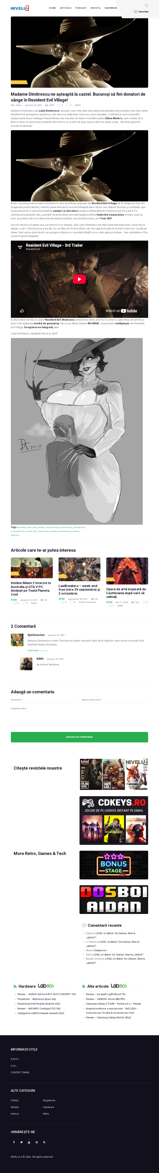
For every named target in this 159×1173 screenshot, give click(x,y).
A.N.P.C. (15, 1059)
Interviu (15, 1113)
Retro (46, 1113)
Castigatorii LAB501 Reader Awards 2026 (40, 1013)
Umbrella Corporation (61, 531)
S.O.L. (14, 1065)
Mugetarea (49, 1100)
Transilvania (44, 531)
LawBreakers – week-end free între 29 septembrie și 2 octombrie (79, 589)
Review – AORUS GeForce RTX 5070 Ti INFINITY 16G (46, 994)
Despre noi (100, 950)
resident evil (67, 527)
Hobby (15, 1100)
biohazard (32, 527)
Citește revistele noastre (38, 768)
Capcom (41, 527)
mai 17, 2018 (122, 602)
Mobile (15, 1107)
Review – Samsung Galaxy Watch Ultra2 (108, 1017)
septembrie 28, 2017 (78, 599)
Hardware (27, 986)
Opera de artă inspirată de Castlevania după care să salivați (126, 593)
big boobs (22, 527)
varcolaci (15, 535)
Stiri (15, 82)
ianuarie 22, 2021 (33, 105)
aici (56, 327)
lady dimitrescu (53, 527)
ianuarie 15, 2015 (28, 600)
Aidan (34, 603)
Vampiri (75, 531)
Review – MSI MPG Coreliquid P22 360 (38, 1008)
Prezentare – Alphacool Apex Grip (36, 999)
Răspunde (33, 651)
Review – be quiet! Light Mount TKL (106, 994)
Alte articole (98, 986)
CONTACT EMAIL (20, 1072)
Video (22, 82)
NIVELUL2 (16, 1156)
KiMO (77, 105)
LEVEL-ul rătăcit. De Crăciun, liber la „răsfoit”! (118, 954)
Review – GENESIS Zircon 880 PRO (105, 999)
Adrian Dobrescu (87, 602)
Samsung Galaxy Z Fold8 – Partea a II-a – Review (113, 1003)
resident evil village (22, 531)
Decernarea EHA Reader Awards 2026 (38, 1003)
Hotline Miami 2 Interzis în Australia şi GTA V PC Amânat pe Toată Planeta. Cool (31, 588)
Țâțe (35, 531)
